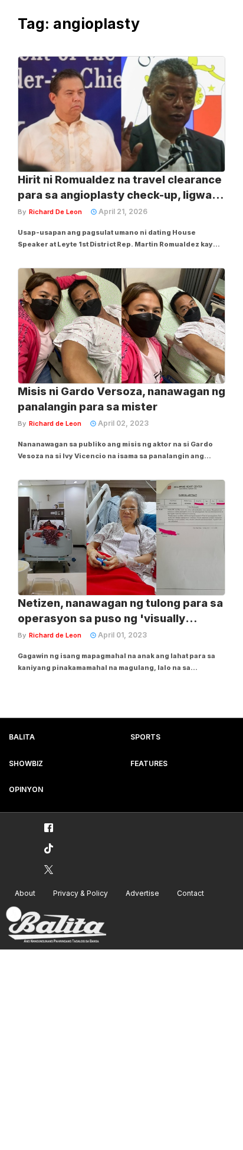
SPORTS (145, 736)
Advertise (142, 893)
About (25, 893)
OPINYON (26, 789)
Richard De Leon (55, 212)
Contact (190, 893)
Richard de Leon (55, 423)
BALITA (22, 736)
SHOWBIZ (26, 763)
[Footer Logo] (56, 925)
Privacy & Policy (80, 893)
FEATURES (149, 763)
